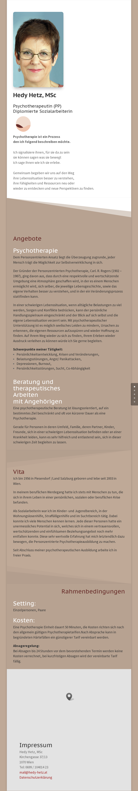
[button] (70, 696)
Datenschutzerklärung (35, 777)
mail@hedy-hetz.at (33, 772)
